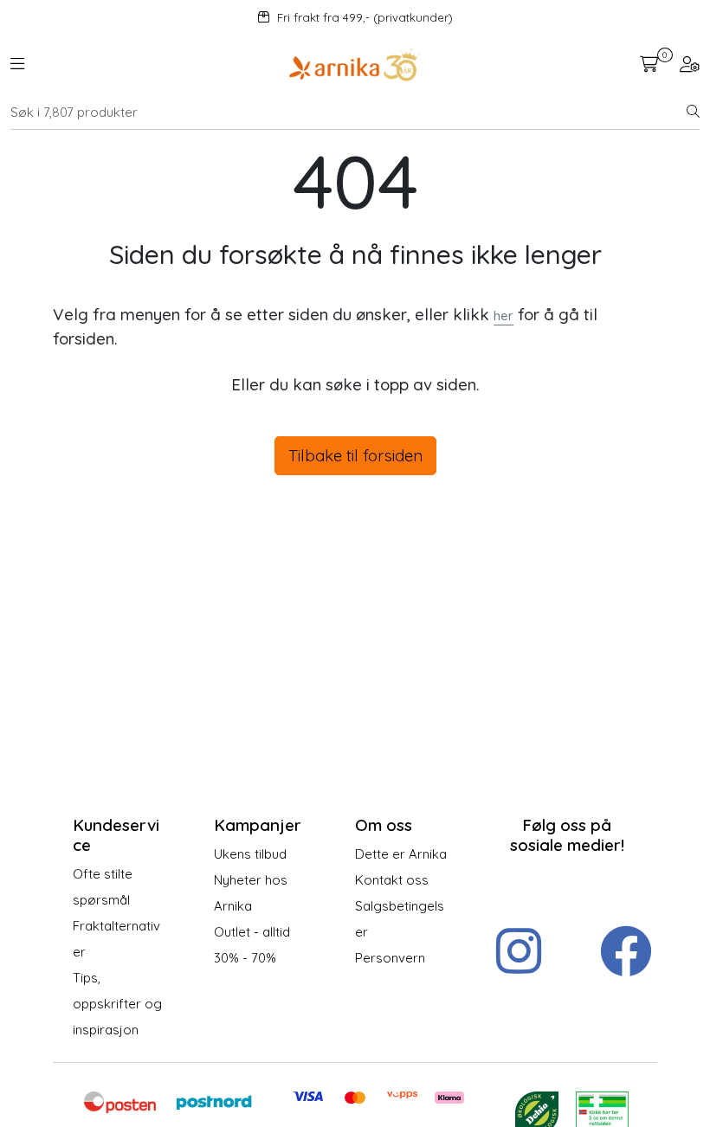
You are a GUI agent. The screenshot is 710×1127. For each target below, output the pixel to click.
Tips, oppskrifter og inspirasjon (117, 1003)
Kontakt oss (392, 880)
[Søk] (693, 112)
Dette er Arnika (401, 854)
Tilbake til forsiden (355, 455)
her (503, 315)
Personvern (390, 958)
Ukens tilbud (250, 854)
